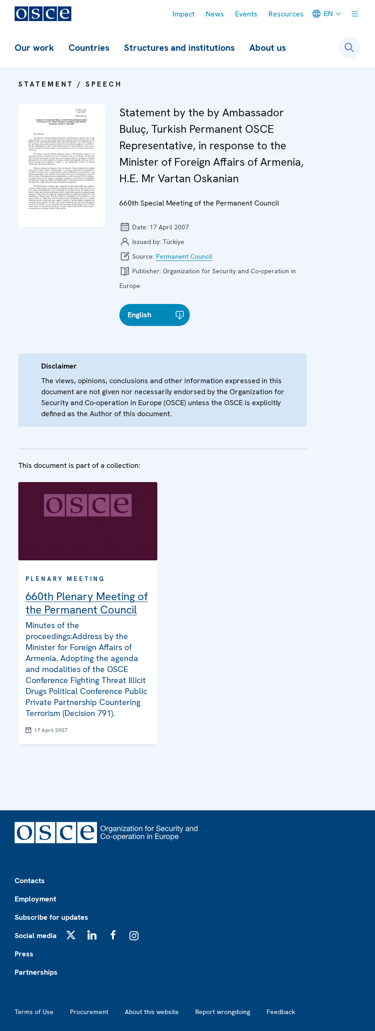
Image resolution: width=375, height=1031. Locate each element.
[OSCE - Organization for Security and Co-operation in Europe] (43, 13)
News (215, 14)
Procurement (89, 1012)
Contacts (30, 880)
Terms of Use (34, 1012)
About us (267, 48)
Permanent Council (184, 256)
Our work (34, 48)
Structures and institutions (179, 48)
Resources (286, 14)
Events (246, 14)
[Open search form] (349, 48)
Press (24, 954)
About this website (152, 1012)
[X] (71, 935)
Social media (36, 935)
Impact (183, 14)
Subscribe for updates (51, 917)
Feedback (281, 1012)
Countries (89, 48)
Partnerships (36, 972)
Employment (35, 899)
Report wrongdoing (222, 1012)
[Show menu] (355, 14)
